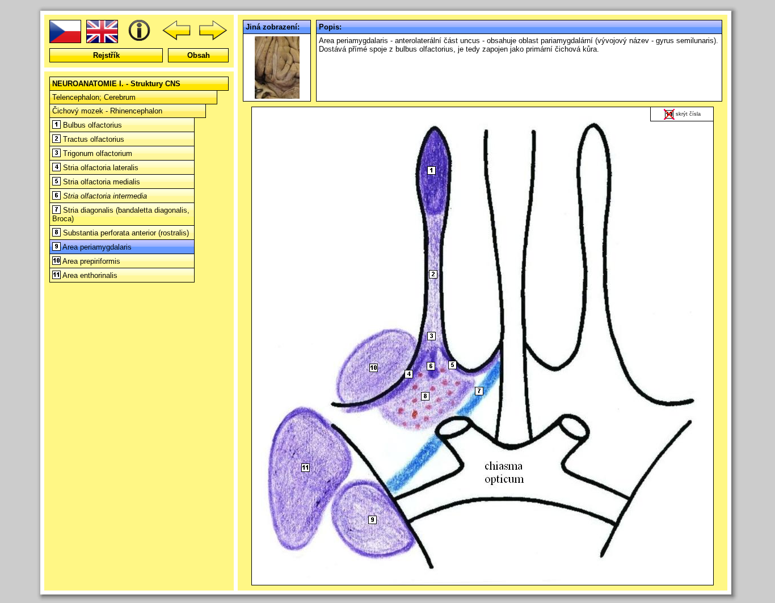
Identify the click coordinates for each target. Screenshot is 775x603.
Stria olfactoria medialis (100, 182)
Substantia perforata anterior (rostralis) (125, 233)
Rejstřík (106, 55)
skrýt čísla (688, 114)
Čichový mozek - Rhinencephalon (107, 111)
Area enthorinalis (89, 275)
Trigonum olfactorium (96, 153)
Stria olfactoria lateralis (99, 167)
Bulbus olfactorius (91, 125)
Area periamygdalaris (96, 247)
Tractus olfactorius (92, 139)
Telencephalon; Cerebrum (94, 97)
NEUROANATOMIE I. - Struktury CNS (116, 83)
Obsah (198, 55)
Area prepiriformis (90, 261)
